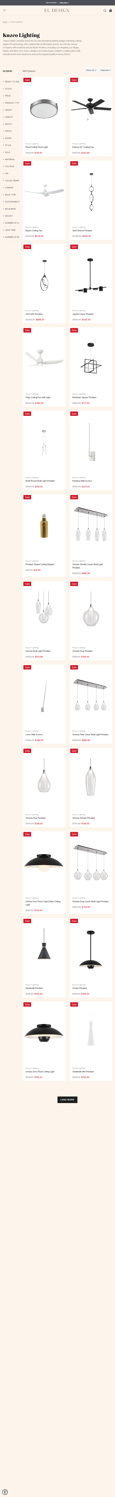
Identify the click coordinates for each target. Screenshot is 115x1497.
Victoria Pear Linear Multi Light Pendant (90, 734)
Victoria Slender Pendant (83, 818)
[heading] (10, 81)
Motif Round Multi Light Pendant (40, 481)
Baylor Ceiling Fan (34, 230)
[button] (4, 10)
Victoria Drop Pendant (82, 651)
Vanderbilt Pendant (34, 988)
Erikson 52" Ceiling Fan (83, 147)
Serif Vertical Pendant (82, 230)
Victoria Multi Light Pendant (38, 651)
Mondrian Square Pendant (84, 397)
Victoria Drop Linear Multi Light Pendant (90, 901)
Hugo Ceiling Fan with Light (38, 397)
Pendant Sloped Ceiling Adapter (40, 564)
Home (5, 22)
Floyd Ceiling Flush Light (37, 147)
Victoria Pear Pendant (35, 818)
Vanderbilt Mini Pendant (83, 1071)
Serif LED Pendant (34, 314)
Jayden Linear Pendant (82, 314)
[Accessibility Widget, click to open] (5, 1492)
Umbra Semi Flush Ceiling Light (40, 1071)
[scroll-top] (109, 1483)
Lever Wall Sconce (34, 734)
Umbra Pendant (79, 988)
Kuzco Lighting (32, 144)
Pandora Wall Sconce (82, 481)
